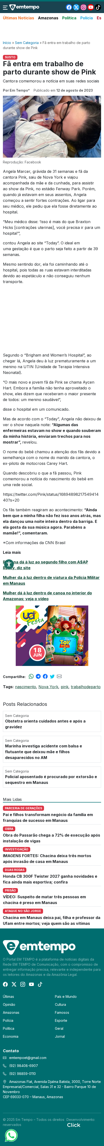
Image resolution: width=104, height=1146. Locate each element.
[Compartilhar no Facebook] (45, 676)
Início (7, 43)
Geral (59, 1028)
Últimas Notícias (18, 17)
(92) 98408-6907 (23, 1066)
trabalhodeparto (86, 686)
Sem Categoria (27, 43)
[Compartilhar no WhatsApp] (31, 676)
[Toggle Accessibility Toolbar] (9, 564)
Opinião (9, 1004)
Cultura (60, 1004)
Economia (10, 1036)
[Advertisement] (52, 31)
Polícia (86, 17)
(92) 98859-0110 (22, 1074)
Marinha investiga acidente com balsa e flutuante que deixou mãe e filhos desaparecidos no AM (43, 752)
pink (64, 686)
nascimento (25, 686)
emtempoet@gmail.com (27, 1058)
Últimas (8, 996)
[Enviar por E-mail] (59, 676)
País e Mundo (66, 996)
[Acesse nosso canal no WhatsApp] (11, 1135)
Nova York (48, 686)
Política (69, 17)
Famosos (62, 1012)
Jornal (60, 1036)
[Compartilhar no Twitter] (52, 676)
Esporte (61, 1020)
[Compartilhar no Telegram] (38, 676)
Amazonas (48, 17)
